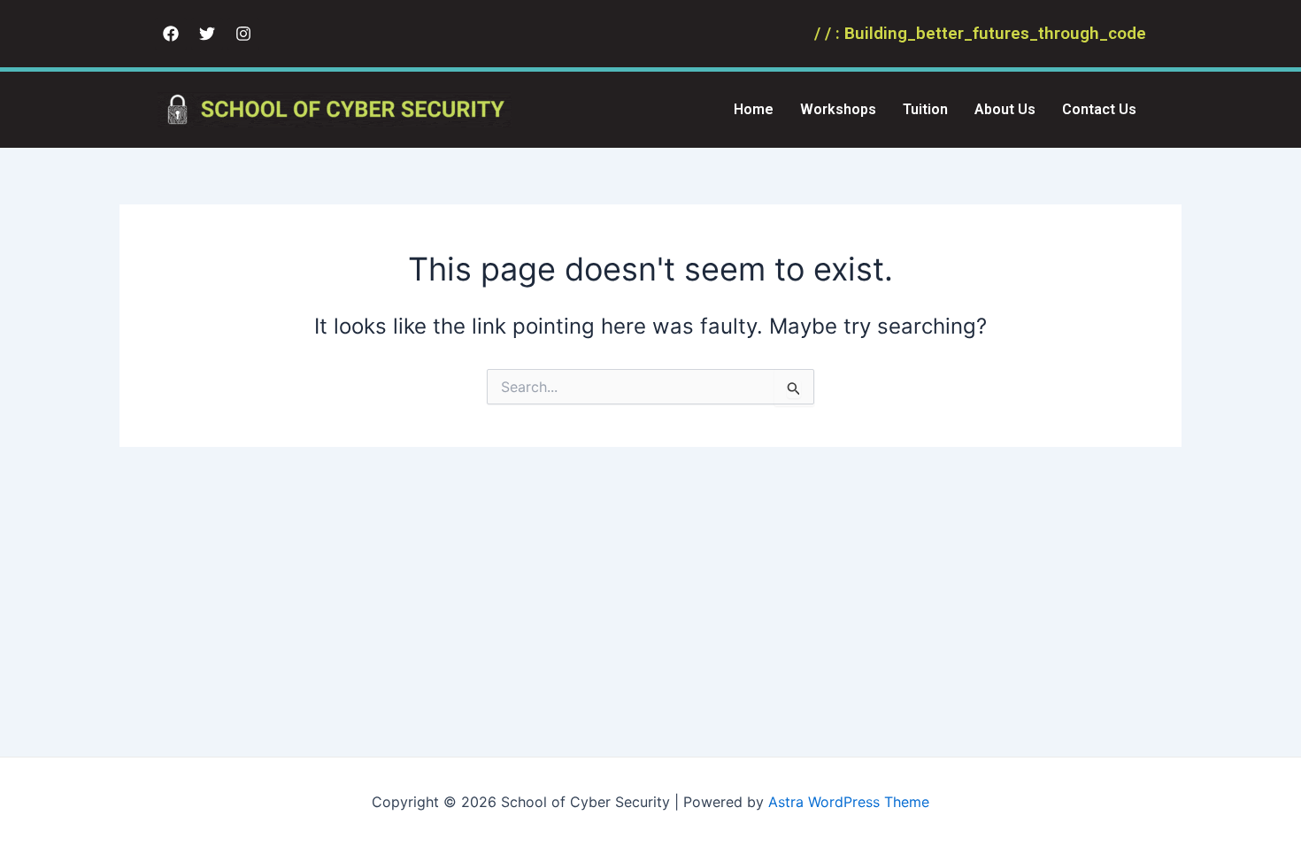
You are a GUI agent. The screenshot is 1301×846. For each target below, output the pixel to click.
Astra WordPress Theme (848, 802)
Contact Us (1099, 109)
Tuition (925, 109)
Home (754, 109)
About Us (1004, 109)
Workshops (838, 109)
